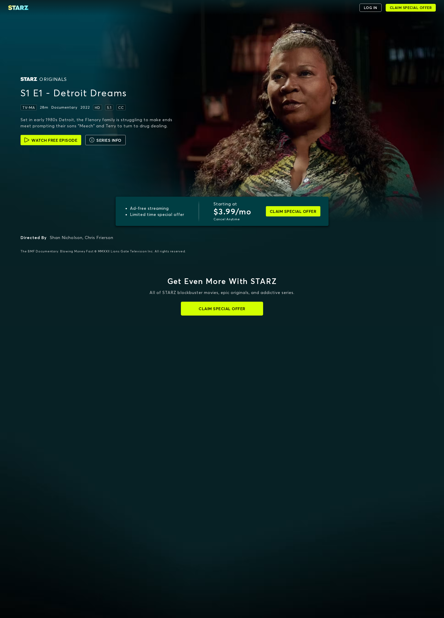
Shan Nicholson (66, 237)
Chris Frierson (99, 237)
